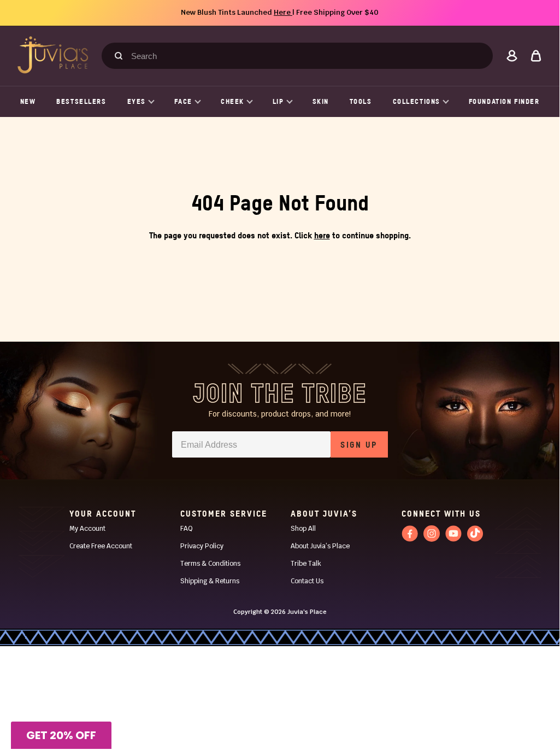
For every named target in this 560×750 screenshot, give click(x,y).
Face (183, 101)
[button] (61, 735)
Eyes (136, 101)
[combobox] (302, 56)
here (322, 235)
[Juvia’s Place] (53, 55)
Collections (416, 101)
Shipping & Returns (209, 581)
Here (283, 12)
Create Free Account (100, 546)
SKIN (321, 101)
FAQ (186, 528)
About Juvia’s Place (320, 546)
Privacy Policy (201, 546)
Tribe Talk (306, 563)
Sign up (358, 444)
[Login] (512, 56)
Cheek (232, 101)
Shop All (303, 528)
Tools (361, 101)
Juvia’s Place (307, 612)
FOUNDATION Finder (504, 101)
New (28, 101)
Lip (278, 101)
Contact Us (307, 581)
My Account (87, 528)
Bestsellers (81, 101)
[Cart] (536, 56)
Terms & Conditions (210, 563)
